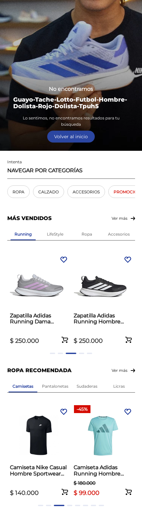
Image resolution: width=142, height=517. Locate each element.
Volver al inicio (71, 137)
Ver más (119, 218)
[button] (64, 336)
